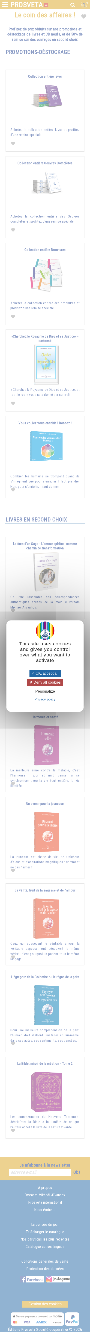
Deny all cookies (47, 682)
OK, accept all (46, 673)
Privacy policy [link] (45, 699)
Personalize (45, 691)
